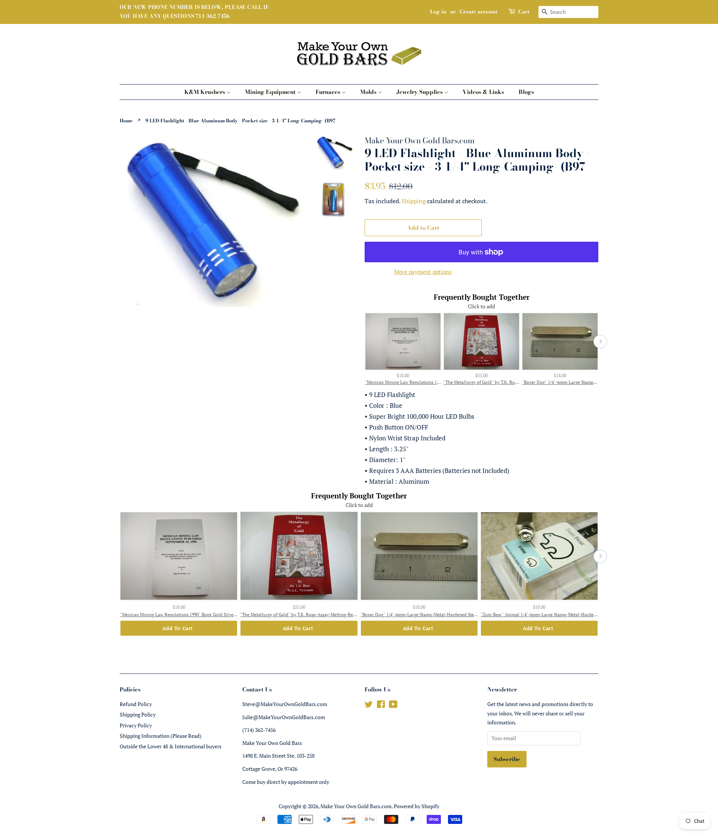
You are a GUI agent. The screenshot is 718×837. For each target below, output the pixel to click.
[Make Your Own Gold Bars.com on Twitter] (369, 705)
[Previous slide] (362, 341)
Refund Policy (136, 704)
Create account (478, 11)
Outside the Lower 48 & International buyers (170, 746)
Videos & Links (483, 92)
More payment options (423, 271)
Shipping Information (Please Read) (161, 735)
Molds (369, 92)
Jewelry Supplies (420, 92)
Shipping (414, 201)
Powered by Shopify (416, 806)
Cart (524, 11)
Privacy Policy (136, 725)
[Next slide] (600, 341)
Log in (438, 11)
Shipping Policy (138, 714)
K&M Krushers (205, 92)
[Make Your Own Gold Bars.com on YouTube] (393, 705)
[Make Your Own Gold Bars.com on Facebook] (381, 705)
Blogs (526, 92)
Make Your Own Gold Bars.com (356, 806)
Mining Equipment (271, 92)
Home (126, 120)
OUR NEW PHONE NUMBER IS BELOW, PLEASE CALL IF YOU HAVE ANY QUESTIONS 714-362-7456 (194, 11)
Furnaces (329, 92)
